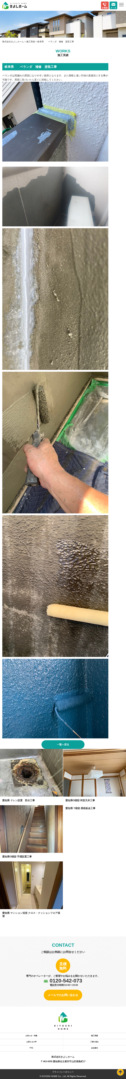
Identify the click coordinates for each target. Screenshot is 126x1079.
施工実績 (94, 1035)
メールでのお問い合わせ (63, 995)
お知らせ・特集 (31, 1035)
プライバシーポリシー (63, 1072)
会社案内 (94, 1048)
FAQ (31, 1048)
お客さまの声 (31, 1042)
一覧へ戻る (63, 744)
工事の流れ (94, 1042)
